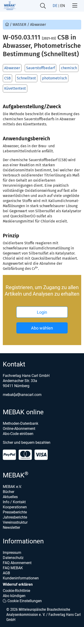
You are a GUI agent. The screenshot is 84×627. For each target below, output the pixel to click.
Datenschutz (13, 557)
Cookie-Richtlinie (16, 590)
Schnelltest (26, 78)
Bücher (8, 492)
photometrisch (54, 78)
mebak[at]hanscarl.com (22, 394)
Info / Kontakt (14, 502)
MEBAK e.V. (12, 486)
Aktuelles (10, 497)
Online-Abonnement (19, 428)
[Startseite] (10, 6)
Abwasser (12, 68)
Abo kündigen (14, 596)
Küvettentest (15, 88)
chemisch (69, 68)
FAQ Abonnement (17, 563)
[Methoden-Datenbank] (7, 24)
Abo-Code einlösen (18, 433)
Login (42, 312)
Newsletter (11, 527)
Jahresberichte (15, 517)
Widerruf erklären (18, 584)
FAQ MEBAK (13, 568)
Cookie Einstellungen (24, 601)
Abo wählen (42, 328)
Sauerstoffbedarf (40, 68)
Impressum (12, 552)
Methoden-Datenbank (20, 423)
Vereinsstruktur (15, 522)
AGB (6, 573)
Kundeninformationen (21, 578)
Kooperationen (15, 507)
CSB (7, 78)
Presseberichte (15, 512)
